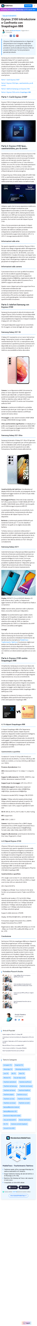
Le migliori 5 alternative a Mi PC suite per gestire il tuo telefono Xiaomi (18, 1042)
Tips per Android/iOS (9, 16)
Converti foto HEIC (9, 1128)
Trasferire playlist (9, 1094)
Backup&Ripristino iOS (10, 1111)
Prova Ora (28, 5)
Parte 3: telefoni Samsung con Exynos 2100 (15, 89)
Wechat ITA (7, 1077)
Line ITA (6, 1073)
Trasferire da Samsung (10, 1086)
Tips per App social (19, 1077)
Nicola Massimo (16, 30)
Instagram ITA (8, 1065)
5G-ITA (6, 1124)
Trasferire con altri (24, 1103)
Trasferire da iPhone (25, 1082)
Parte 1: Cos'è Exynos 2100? (10, 80)
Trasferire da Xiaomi (9, 1090)
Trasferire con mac (9, 1099)
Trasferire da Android (10, 1082)
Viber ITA (21, 1073)
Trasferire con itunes (24, 1099)
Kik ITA (14, 1073)
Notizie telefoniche (24, 1120)
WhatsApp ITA (8, 1069)
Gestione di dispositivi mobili (12, 1115)
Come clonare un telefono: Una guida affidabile (14, 1048)
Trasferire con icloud (9, 1103)
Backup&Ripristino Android (11, 1107)
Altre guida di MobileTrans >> (18, 1195)
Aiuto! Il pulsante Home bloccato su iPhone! (13, 1050)
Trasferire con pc (22, 1094)
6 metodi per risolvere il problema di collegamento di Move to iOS (18, 1037)
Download (13, 1187)
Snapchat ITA (19, 1065)
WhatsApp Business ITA (22, 1069)
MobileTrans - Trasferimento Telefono (18, 1166)
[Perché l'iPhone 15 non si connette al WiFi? (13, 1045)
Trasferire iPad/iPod (24, 1090)
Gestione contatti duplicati (19, 1124)
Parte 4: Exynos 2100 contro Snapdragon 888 (16, 92)
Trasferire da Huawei (26, 1086)
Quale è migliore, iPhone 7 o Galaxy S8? (12, 1034)
